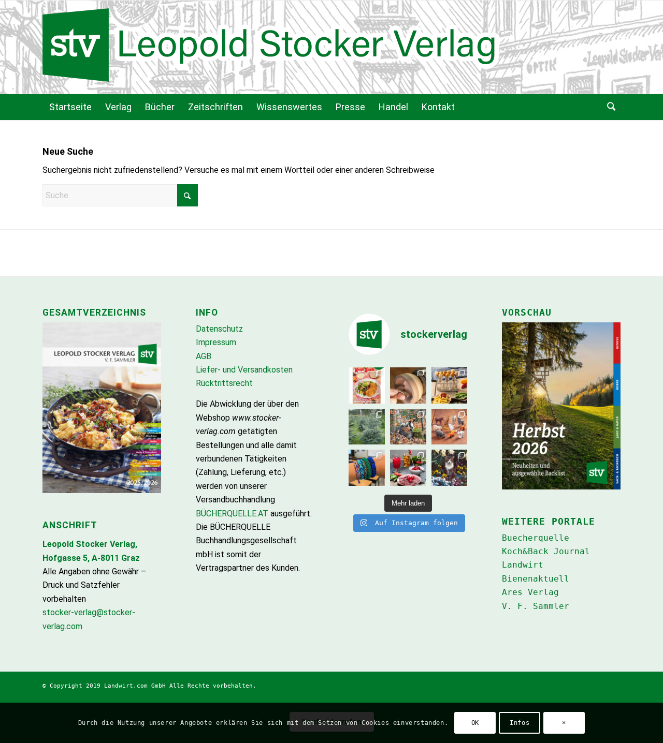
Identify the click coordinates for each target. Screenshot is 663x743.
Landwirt (522, 565)
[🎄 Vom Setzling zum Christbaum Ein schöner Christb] (367, 427)
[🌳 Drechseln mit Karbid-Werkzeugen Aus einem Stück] (408, 385)
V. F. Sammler (535, 606)
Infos (519, 722)
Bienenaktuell (535, 579)
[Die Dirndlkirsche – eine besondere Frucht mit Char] (408, 468)
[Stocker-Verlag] (331, 47)
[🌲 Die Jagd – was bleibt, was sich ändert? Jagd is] (408, 427)
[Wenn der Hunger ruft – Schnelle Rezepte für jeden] (367, 385)
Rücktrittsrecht (224, 383)
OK (475, 722)
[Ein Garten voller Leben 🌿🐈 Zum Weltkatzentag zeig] (449, 468)
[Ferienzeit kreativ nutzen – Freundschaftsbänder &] (367, 468)
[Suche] (610, 107)
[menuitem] (70, 107)
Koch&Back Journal (546, 551)
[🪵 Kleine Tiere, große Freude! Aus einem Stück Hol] (449, 427)
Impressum (216, 342)
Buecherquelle (535, 538)
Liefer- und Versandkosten (244, 370)
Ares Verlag (530, 592)
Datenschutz (219, 329)
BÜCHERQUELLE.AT (232, 513)
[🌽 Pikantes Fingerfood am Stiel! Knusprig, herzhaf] (449, 385)
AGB (203, 356)
